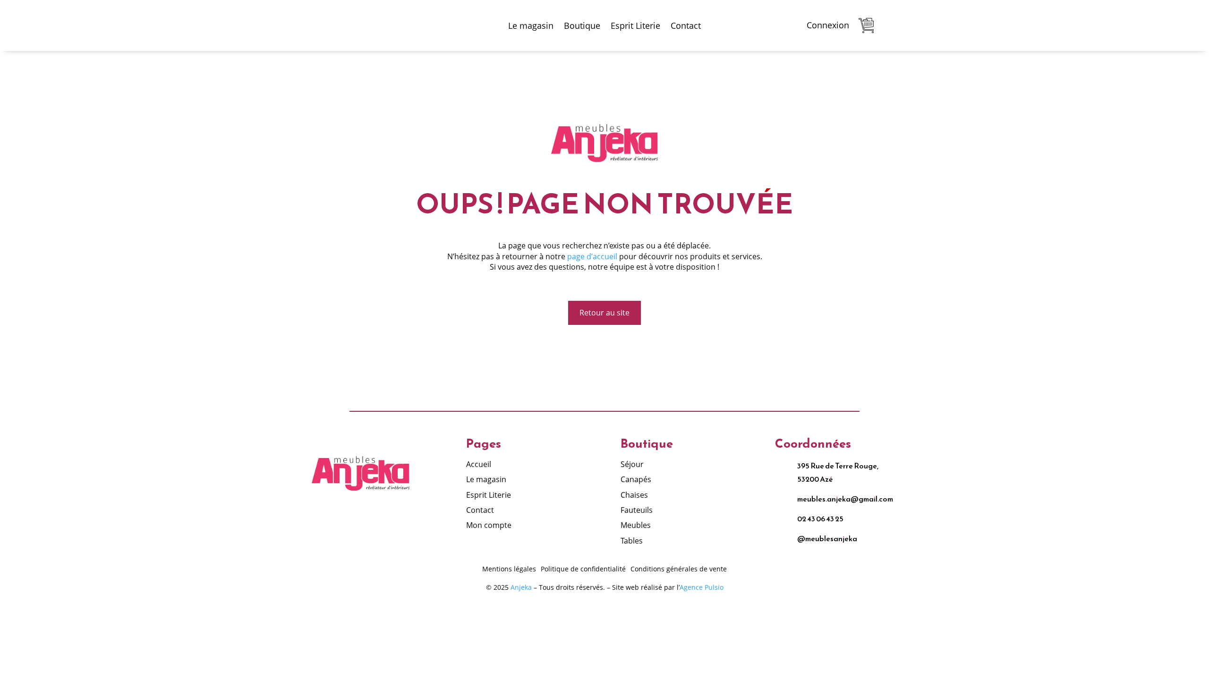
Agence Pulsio (702, 587)
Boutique (582, 25)
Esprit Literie (635, 25)
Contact (686, 25)
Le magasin (530, 25)
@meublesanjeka (827, 538)
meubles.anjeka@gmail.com (845, 498)
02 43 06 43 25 (820, 518)
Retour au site (604, 312)
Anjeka (521, 587)
